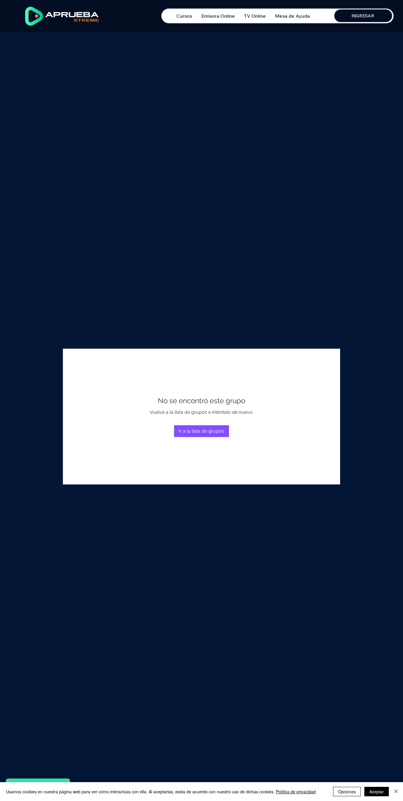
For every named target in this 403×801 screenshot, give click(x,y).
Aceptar (376, 792)
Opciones (347, 792)
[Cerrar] (395, 791)
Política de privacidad (296, 792)
